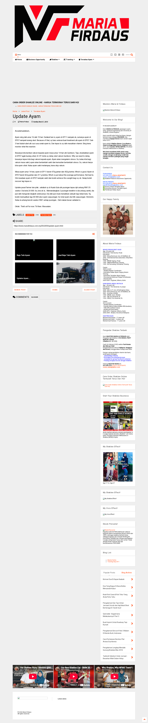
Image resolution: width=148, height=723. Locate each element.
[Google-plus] (119, 55)
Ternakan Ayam (86, 59)
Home (19, 59)
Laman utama (62, 699)
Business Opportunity (36, 59)
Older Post (89, 290)
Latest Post (25, 111)
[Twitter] (115, 55)
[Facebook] (123, 55)
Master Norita (112, 560)
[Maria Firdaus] (74, 49)
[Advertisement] (74, 81)
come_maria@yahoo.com (111, 367)
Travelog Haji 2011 (113, 562)
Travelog (69, 59)
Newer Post (20, 290)
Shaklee (54, 59)
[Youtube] (112, 55)
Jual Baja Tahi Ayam (66, 255)
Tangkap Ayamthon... (67, 278)
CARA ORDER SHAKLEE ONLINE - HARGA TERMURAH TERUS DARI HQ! (39, 106)
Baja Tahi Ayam (23, 255)
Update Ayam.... (23, 278)
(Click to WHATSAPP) (119, 183)
